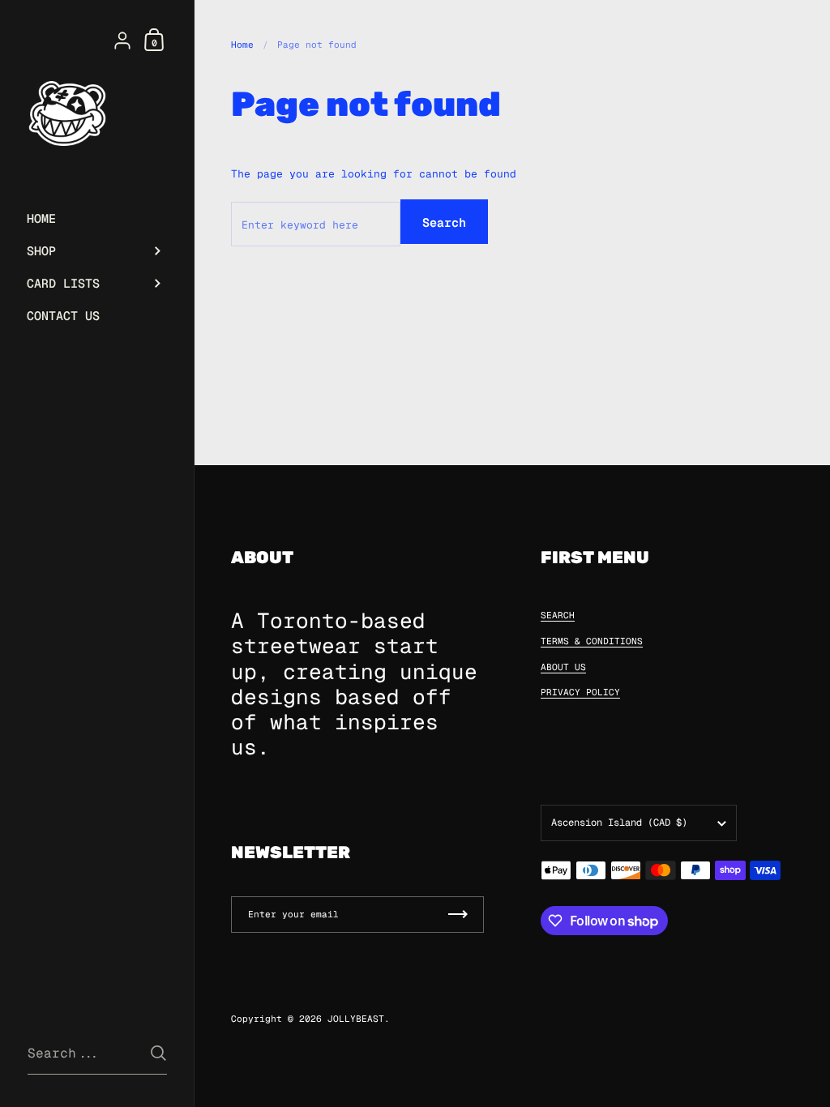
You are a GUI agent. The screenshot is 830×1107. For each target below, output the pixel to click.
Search (444, 222)
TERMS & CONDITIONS (592, 641)
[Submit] (158, 1053)
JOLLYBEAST (355, 1018)
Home (242, 44)
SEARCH (558, 615)
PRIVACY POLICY (580, 692)
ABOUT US (563, 667)
